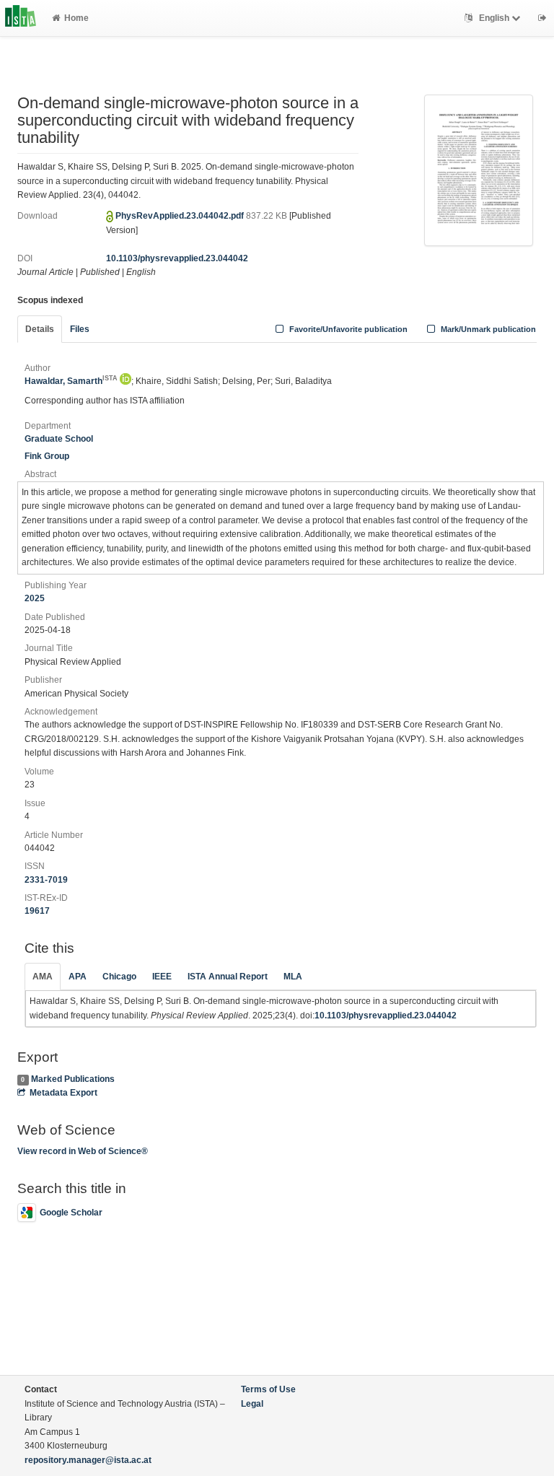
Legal (252, 1404)
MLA (292, 976)
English (494, 18)
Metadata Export (63, 1093)
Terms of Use (268, 1389)
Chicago (119, 976)
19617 (37, 911)
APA (78, 976)
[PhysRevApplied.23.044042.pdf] (478, 170)
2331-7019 (46, 880)
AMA (42, 976)
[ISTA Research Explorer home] (20, 18)
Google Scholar (71, 1213)
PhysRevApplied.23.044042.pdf (180, 216)
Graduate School (59, 439)
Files (79, 329)
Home (76, 18)
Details (39, 329)
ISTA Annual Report (228, 976)
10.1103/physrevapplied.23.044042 (177, 258)
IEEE (162, 976)
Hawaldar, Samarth (71, 381)
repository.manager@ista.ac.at (88, 1460)
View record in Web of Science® (82, 1151)
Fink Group (47, 456)
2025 (35, 598)
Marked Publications (73, 1079)
